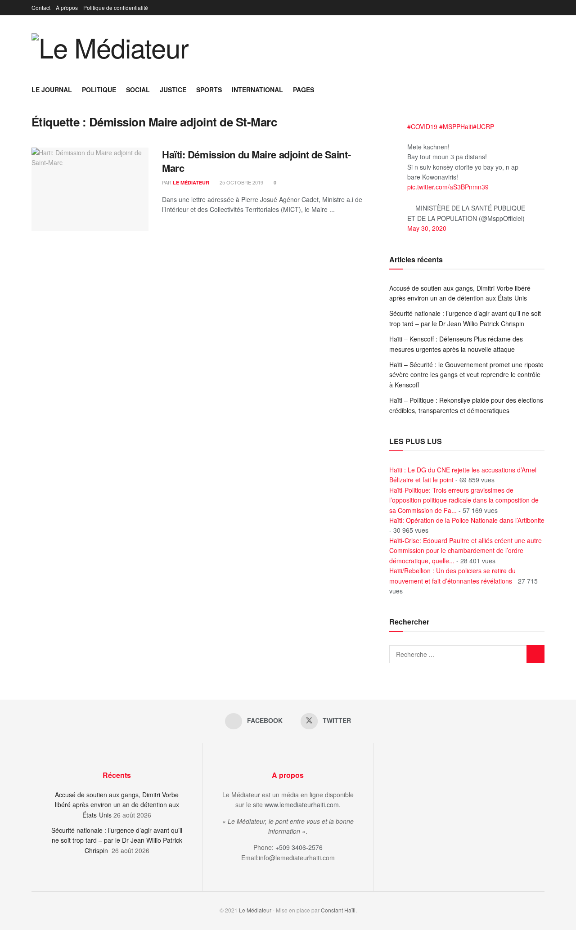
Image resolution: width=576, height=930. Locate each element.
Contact (41, 7)
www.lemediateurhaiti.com (302, 804)
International (257, 89)
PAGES (303, 89)
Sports (209, 89)
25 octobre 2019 (240, 182)
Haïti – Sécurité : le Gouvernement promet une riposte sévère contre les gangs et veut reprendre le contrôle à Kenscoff (466, 374)
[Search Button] (541, 89)
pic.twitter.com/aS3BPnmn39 (448, 186)
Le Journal (52, 89)
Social (138, 89)
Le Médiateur (191, 182)
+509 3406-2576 (299, 847)
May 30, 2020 (426, 228)
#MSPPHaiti (456, 126)
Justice (173, 89)
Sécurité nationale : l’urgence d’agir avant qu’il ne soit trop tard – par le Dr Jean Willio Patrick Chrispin (116, 840)
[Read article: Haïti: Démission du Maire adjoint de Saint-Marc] (90, 189)
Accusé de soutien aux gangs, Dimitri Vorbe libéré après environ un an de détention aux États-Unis (117, 804)
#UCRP (483, 126)
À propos (67, 7)
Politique (99, 89)
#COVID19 (422, 126)
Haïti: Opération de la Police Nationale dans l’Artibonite (466, 520)
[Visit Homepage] (110, 46)
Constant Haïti (338, 910)
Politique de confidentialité (115, 7)
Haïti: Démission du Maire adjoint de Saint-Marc (256, 161)
